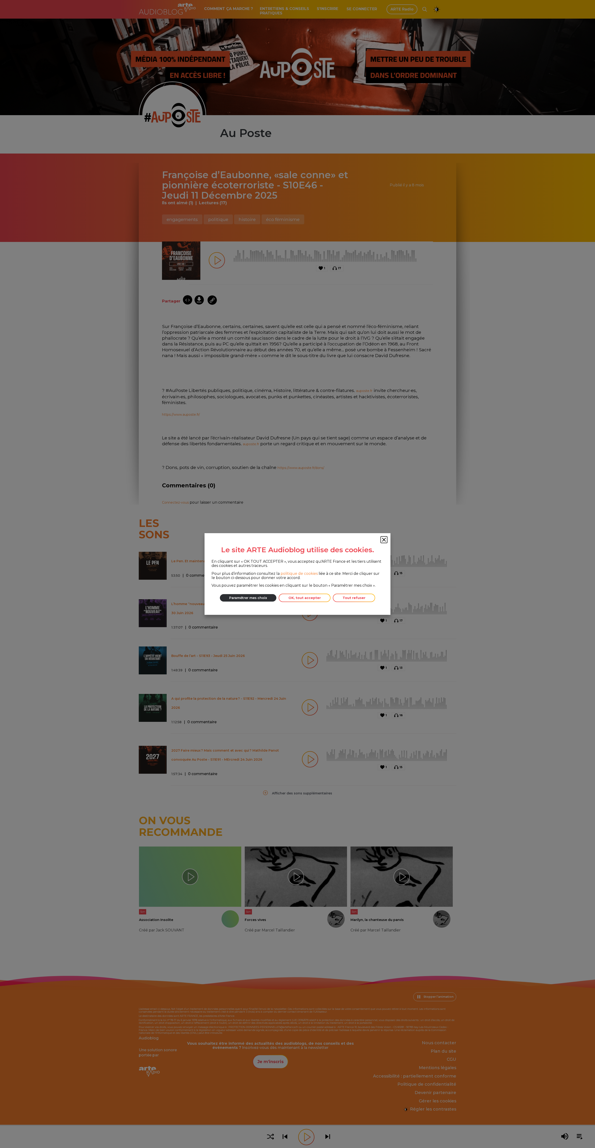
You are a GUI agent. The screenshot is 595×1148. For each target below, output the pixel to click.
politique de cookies (299, 573)
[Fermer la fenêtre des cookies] (384, 539)
